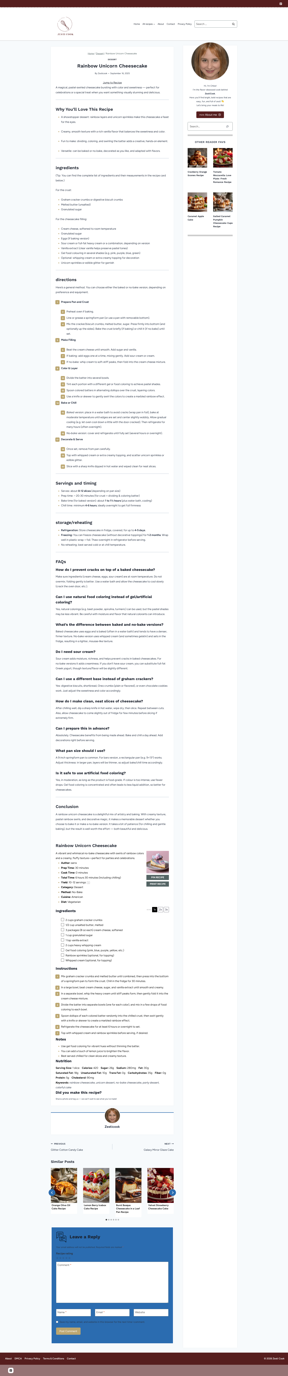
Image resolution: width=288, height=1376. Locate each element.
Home (137, 24)
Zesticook (102, 73)
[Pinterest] (281, 3)
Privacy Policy (185, 24)
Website (140, 1312)
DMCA (18, 1358)
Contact (171, 24)
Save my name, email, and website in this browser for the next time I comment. (102, 1322)
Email (100, 1312)
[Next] (172, 1192)
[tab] (106, 1219)
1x (154, 909)
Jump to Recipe (112, 82)
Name (62, 1312)
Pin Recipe (157, 877)
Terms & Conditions (53, 1358)
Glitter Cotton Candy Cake (67, 1146)
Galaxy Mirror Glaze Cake (159, 1146)
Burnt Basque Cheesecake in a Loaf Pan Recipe (128, 1208)
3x (166, 909)
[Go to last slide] (52, 1192)
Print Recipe (158, 884)
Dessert (112, 59)
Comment (64, 1265)
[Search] (227, 126)
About (161, 24)
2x (160, 909)
